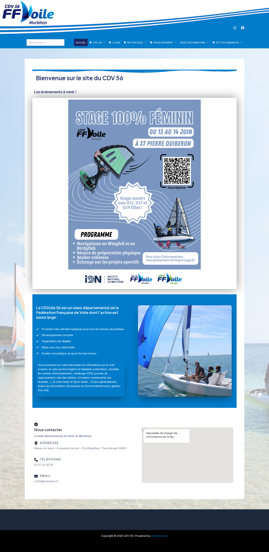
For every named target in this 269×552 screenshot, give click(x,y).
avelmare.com (159, 535)
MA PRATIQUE (135, 42)
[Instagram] (234, 27)
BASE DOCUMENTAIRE (192, 42)
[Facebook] (242, 27)
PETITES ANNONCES (227, 42)
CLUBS (116, 42)
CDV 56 (97, 42)
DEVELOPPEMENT (163, 42)
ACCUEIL (81, 42)
